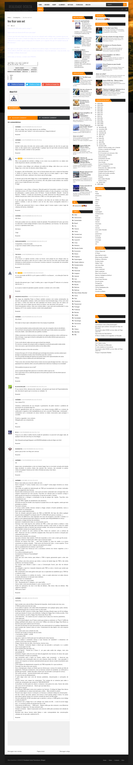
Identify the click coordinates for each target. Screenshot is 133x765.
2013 (98, 120)
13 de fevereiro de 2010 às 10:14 (31, 216)
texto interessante (103, 151)
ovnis (76, 295)
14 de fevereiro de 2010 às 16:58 (31, 316)
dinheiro (76, 245)
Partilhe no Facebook (18, 84)
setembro (101, 133)
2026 (98, 103)
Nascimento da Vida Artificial (103, 333)
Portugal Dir (98, 283)
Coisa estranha (102, 157)
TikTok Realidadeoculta (101, 287)
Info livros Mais (99, 265)
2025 (98, 105)
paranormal (77, 304)
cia (75, 226)
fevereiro (101, 146)
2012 (75, 215)
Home (40, 5)
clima (76, 231)
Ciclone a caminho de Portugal (107, 149)
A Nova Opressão (100, 251)
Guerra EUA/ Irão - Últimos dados (85, 146)
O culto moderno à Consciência (104, 347)
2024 (98, 107)
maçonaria (77, 281)
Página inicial (40, 751)
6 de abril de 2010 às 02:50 (29, 480)
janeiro (101, 182)
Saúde (76, 315)
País (75, 298)
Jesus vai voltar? (78, 136)
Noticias (70, 5)
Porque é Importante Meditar (103, 352)
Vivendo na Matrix (79, 50)
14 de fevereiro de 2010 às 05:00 (32, 254)
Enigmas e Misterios (101, 259)
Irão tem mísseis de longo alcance (86, 90)
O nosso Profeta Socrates (105, 164)
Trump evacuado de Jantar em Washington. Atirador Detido (86, 188)
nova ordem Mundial (80, 293)
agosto (101, 134)
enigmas (77, 256)
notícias (76, 290)
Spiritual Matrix (79, 36)
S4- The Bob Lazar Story (110, 28)
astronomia (77, 217)
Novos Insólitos (99, 277)
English (88, 5)
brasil (76, 223)
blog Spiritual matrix (100, 255)
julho (100, 136)
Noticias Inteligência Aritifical (103, 275)
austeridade (77, 220)
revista (76, 312)
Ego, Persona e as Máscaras (103, 345)
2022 (98, 111)
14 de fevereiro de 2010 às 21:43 (36, 386)
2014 (98, 118)
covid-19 (77, 240)
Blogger (43, 760)
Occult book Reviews (101, 279)
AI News (97, 253)
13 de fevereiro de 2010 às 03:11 (31, 140)
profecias (77, 309)
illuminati (77, 270)
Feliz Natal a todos (87, 38)
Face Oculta (101, 162)
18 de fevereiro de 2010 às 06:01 (33, 449)
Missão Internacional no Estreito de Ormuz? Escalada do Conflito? (86, 174)
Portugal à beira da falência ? (106, 171)
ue (75, 326)
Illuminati (62, 5)
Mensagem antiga (65, 751)
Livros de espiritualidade (81, 21)
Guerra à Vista (102, 180)
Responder (17, 134)
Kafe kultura (98, 267)
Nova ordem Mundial (104, 179)
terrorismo (77, 323)
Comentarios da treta (104, 158)
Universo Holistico (21, 296)
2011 (98, 123)
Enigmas (47, 5)
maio (100, 140)
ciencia (76, 229)
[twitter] (126, 9)
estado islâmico (79, 262)
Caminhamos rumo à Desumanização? (106, 324)
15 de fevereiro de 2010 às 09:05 (31, 399)
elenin (76, 254)
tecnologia (77, 320)
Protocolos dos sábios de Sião (107, 168)
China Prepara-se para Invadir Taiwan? (86, 126)
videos (76, 329)
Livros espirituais (100, 269)
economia (77, 251)
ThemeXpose (36, 760)
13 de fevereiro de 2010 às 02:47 (31, 127)
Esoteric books (99, 261)
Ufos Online (98, 289)
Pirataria (100, 177)
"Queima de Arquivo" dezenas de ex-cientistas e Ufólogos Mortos (86, 160)
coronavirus (78, 237)
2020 (98, 114)
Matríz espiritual (99, 271)
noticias (76, 287)
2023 (98, 109)
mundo (76, 284)
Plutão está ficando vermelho (106, 173)
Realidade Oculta (20, 7)
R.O (16, 158)
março (101, 144)
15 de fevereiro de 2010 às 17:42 (29, 432)
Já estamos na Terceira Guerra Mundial (84, 102)
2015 (98, 116)
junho (100, 138)
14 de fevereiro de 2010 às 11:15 (38, 296)
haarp (76, 268)
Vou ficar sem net (103, 160)
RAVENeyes (18, 449)
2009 (98, 184)
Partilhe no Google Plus (52, 84)
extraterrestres (78, 265)
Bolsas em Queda (103, 175)
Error (123, 760)
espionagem (78, 259)
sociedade (77, 318)
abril (100, 142)
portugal (76, 307)
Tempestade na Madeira (105, 155)
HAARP (54, 5)
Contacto (116, 760)
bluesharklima (20, 386)
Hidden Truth (98, 263)
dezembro (102, 127)
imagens (76, 273)
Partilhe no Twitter (35, 84)
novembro (102, 129)
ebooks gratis (78, 248)
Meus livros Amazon (101, 273)
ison (75, 279)
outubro (101, 131)
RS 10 (16, 432)
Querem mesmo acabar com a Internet (109, 147)
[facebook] (122, 9)
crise (75, 242)
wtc (75, 334)
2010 (98, 125)
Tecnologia (79, 5)
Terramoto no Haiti (103, 169)
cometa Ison (78, 234)
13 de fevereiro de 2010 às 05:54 (33, 158)
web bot (76, 332)
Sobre (110, 760)
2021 (98, 112)
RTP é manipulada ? (104, 166)
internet (76, 276)
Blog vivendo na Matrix (101, 257)
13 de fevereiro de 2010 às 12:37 (37, 241)
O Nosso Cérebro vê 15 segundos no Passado (108, 335)
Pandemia (77, 301)
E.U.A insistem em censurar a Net (108, 153)
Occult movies (99, 281)
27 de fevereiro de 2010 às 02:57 (31, 460)
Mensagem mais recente (15, 751)
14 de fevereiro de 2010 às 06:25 (33, 273)
